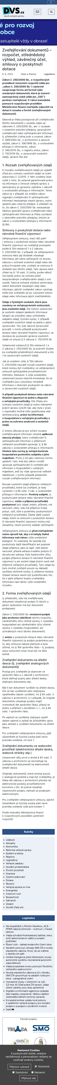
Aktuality (10, 843)
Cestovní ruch (13, 893)
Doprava (10, 873)
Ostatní (10, 904)
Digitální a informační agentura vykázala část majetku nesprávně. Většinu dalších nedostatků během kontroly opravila (27, 994)
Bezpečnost (12, 897)
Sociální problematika (17, 867)
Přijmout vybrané (19, 1066)
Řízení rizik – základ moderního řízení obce (29, 944)
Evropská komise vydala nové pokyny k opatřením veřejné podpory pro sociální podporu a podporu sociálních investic (28, 1003)
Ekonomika (12, 846)
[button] (37, 12)
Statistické (21, 1072)
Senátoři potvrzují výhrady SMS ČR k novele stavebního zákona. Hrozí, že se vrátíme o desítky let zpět (29, 951)
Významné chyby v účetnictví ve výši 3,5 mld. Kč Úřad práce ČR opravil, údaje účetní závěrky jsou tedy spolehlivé (27, 985)
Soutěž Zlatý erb (14, 907)
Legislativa (49, 74)
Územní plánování (15, 877)
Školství (10, 883)
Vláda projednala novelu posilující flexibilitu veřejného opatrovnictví (29, 968)
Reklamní (39, 1072)
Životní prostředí (15, 870)
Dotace (10, 880)
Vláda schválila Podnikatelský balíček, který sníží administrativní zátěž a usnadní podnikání (29, 938)
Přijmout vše (28, 1078)
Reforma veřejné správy (18, 850)
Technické (43, 1066)
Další (9, 1009)
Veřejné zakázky (14, 863)
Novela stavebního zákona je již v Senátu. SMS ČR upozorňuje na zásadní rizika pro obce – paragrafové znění (28, 975)
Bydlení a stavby (14, 853)
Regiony (10, 856)
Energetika (11, 890)
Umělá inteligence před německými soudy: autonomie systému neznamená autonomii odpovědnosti (29, 960)
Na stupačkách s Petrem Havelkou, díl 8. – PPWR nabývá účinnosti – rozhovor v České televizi (29, 929)
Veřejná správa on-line (18, 887)
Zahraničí (11, 900)
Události (10, 840)
